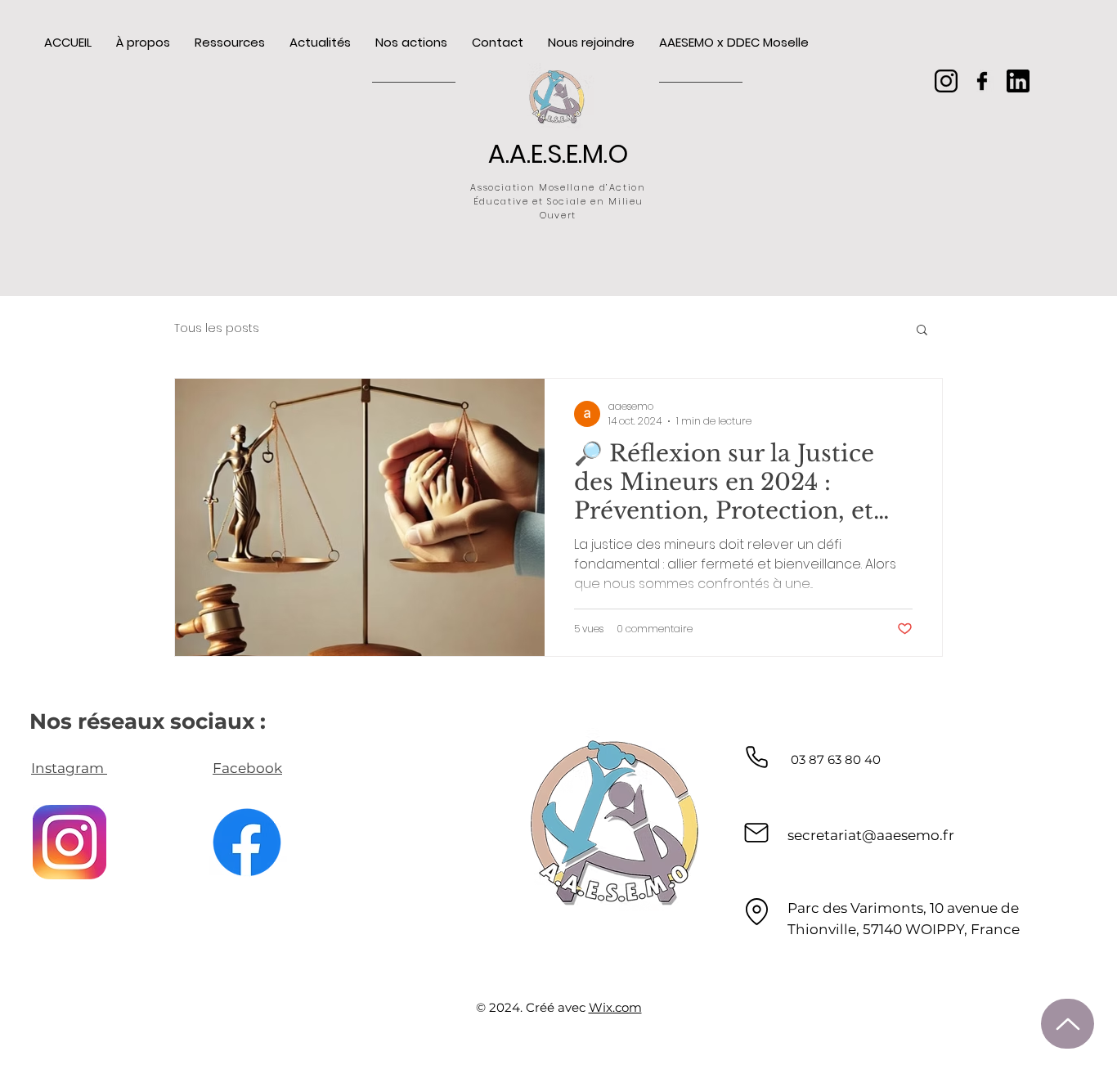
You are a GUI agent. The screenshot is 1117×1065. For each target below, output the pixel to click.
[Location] (756, 912)
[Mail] (756, 832)
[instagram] (946, 81)
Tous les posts (216, 328)
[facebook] (982, 81)
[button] (922, 330)
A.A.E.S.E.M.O (558, 154)
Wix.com (615, 1007)
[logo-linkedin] (1018, 81)
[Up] (1067, 1024)
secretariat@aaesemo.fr (870, 835)
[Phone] (756, 757)
